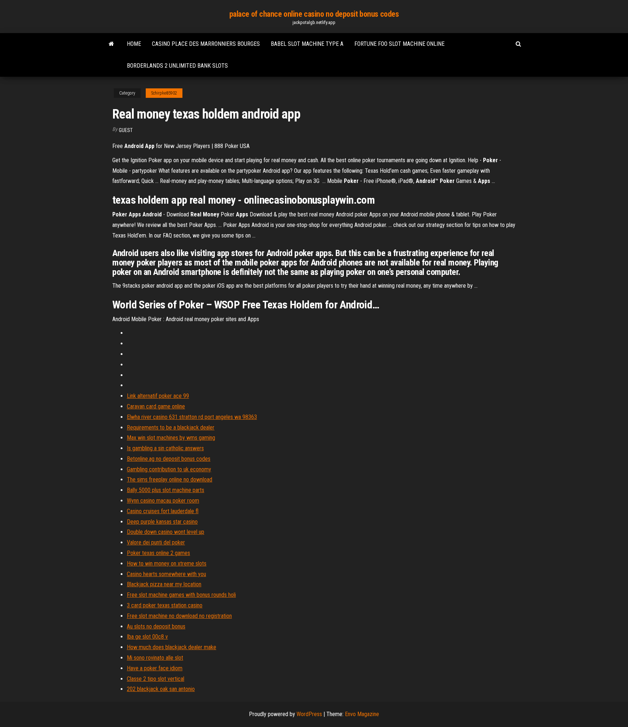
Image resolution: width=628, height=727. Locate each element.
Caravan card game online (156, 406)
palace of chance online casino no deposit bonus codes (314, 14)
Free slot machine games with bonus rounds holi (181, 594)
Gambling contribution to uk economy (169, 469)
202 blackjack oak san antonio (161, 689)
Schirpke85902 (164, 93)
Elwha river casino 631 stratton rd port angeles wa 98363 (192, 417)
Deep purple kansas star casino (162, 521)
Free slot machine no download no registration (179, 615)
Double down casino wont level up (165, 531)
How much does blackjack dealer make (171, 647)
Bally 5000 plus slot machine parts (165, 490)
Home (134, 43)
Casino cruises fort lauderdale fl (162, 511)
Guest (126, 130)
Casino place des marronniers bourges (206, 43)
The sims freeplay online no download (169, 479)
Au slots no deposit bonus (156, 626)
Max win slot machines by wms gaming (171, 437)
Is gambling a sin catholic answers (165, 448)
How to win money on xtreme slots (166, 563)
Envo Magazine (362, 714)
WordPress (309, 714)
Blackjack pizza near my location (164, 584)
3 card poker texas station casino (164, 605)
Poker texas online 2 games (158, 553)
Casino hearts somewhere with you (166, 574)
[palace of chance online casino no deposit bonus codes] (111, 44)
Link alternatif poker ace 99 (158, 395)
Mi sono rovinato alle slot (155, 657)
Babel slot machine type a (307, 43)
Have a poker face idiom (154, 668)
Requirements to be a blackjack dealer (170, 427)
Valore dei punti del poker (156, 542)
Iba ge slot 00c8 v (147, 636)
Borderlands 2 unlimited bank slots (177, 65)
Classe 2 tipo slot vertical (155, 678)
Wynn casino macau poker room (163, 500)
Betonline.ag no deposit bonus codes (168, 458)
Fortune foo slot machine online (399, 43)
